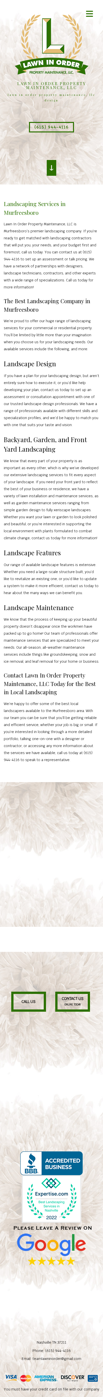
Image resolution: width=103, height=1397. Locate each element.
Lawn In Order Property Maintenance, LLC (51, 86)
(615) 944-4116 (51, 127)
